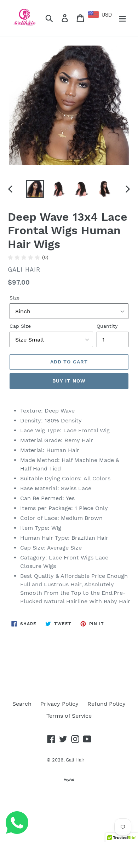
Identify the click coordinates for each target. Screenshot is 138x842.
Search (21, 703)
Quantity (107, 326)
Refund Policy (106, 703)
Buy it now (69, 381)
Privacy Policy (59, 703)
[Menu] (122, 18)
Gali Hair (75, 760)
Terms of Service (69, 715)
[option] (35, 189)
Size (14, 298)
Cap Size (20, 326)
